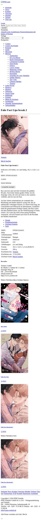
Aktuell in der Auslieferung (10, 32)
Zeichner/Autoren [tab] (11, 224)
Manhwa (8, 87)
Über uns (8, 19)
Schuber (8, 97)
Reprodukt (13, 74)
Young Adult (9, 93)
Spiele (7, 50)
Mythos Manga (15, 72)
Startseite (8, 8)
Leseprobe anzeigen (8, 187)
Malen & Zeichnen (11, 99)
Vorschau (8, 13)
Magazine (8, 52)
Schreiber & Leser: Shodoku (19, 75)
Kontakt (19, 493)
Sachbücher (9, 101)
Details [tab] (7, 220)
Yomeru (12, 83)
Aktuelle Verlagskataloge (14, 103)
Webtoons (8, 91)
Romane (8, 48)
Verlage (7, 17)
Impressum (26, 493)
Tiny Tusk (13, 79)
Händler (8, 15)
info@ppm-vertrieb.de (8, 510)
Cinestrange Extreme (17, 62)
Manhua (8, 89)
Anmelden (34, 493)
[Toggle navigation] (2, 4)
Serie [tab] (7, 226)
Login (3, 23)
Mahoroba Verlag (16, 70)
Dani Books (14, 64)
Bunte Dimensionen (16, 60)
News (7, 10)
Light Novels (9, 85)
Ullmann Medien (15, 81)
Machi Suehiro (6, 161)
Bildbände (8, 95)
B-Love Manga (15, 58)
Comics (7, 44)
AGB (14, 493)
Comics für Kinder (11, 46)
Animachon (14, 56)
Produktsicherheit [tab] (11, 222)
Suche (3, 25)
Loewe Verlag (14, 68)
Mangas (8, 54)
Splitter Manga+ (15, 77)
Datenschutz (8, 493)
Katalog (8, 11)
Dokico (12, 66)
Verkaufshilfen (10, 105)
